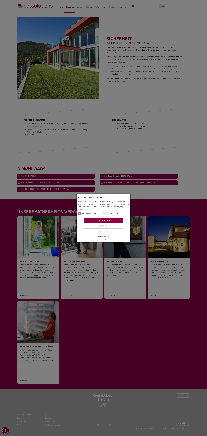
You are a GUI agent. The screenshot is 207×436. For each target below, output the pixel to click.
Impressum (99, 240)
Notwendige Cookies (89, 214)
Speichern (103, 232)
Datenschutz (108, 240)
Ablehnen (103, 226)
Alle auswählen (103, 221)
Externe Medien (112, 214)
